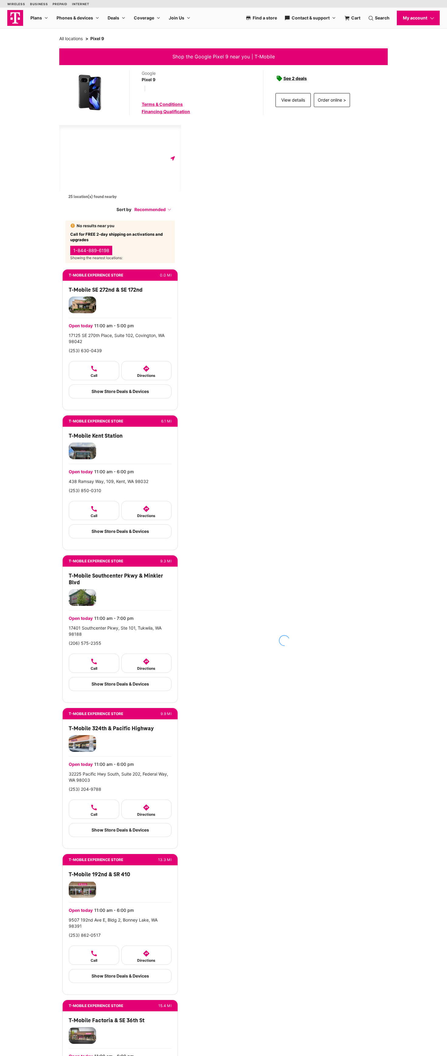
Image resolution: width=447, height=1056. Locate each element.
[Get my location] (173, 158)
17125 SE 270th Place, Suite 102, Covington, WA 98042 (117, 338)
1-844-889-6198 (91, 250)
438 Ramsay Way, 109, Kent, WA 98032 (108, 481)
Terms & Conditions (162, 104)
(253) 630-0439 (85, 350)
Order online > (332, 99)
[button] (153, 209)
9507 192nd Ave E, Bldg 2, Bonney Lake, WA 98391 (113, 923)
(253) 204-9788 (85, 789)
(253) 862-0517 (85, 935)
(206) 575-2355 (85, 643)
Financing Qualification (166, 111)
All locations (71, 38)
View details (293, 99)
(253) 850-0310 (85, 490)
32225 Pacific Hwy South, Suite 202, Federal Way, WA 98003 (118, 777)
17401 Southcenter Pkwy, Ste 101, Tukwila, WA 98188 (115, 631)
